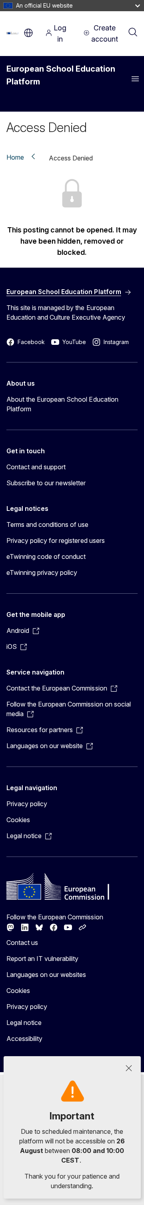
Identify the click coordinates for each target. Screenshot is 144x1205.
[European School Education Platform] (13, 32)
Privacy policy (26, 804)
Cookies (18, 820)
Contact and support (36, 467)
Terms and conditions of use (47, 524)
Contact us (22, 943)
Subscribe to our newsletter (46, 483)
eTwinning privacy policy (41, 572)
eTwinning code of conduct (46, 556)
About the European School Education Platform (62, 404)
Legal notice (24, 1023)
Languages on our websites (46, 975)
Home (15, 157)
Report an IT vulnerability (42, 959)
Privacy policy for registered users (55, 540)
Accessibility (24, 1039)
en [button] (28, 33)
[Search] (133, 33)
